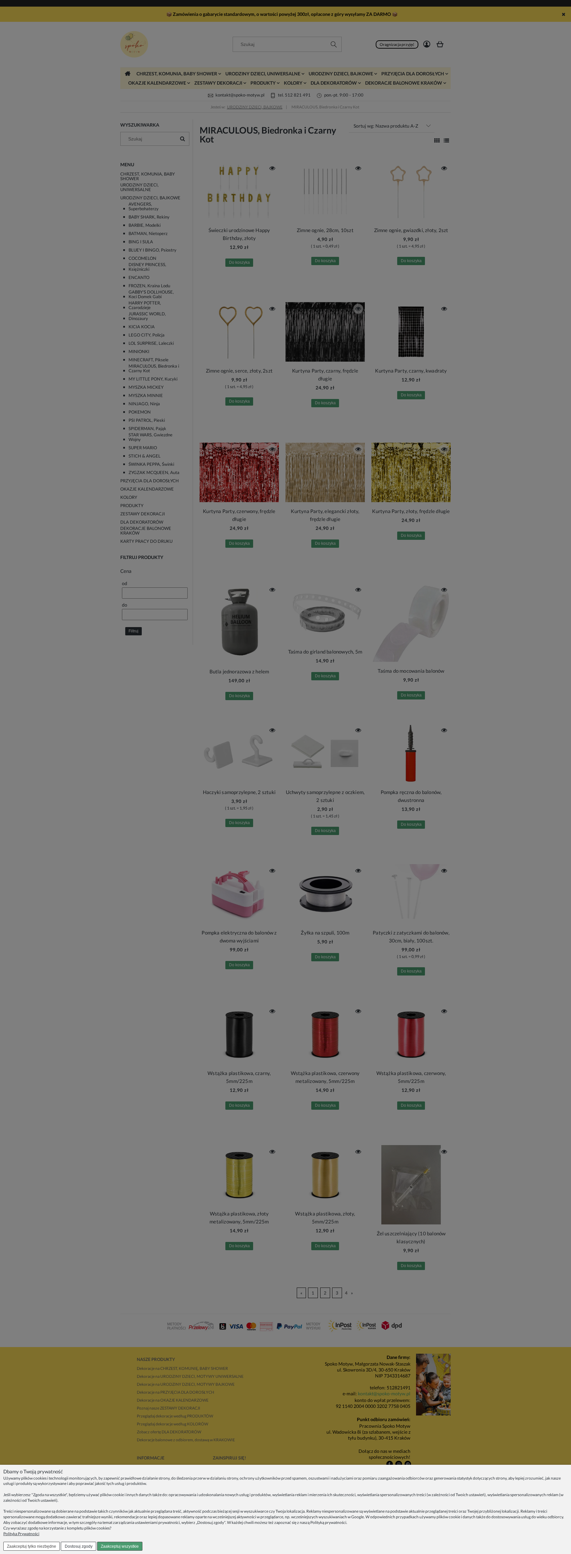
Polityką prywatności (328, 1522)
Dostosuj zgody (79, 1546)
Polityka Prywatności (21, 1533)
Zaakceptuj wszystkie (120, 1546)
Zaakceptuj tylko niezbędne (31, 1546)
